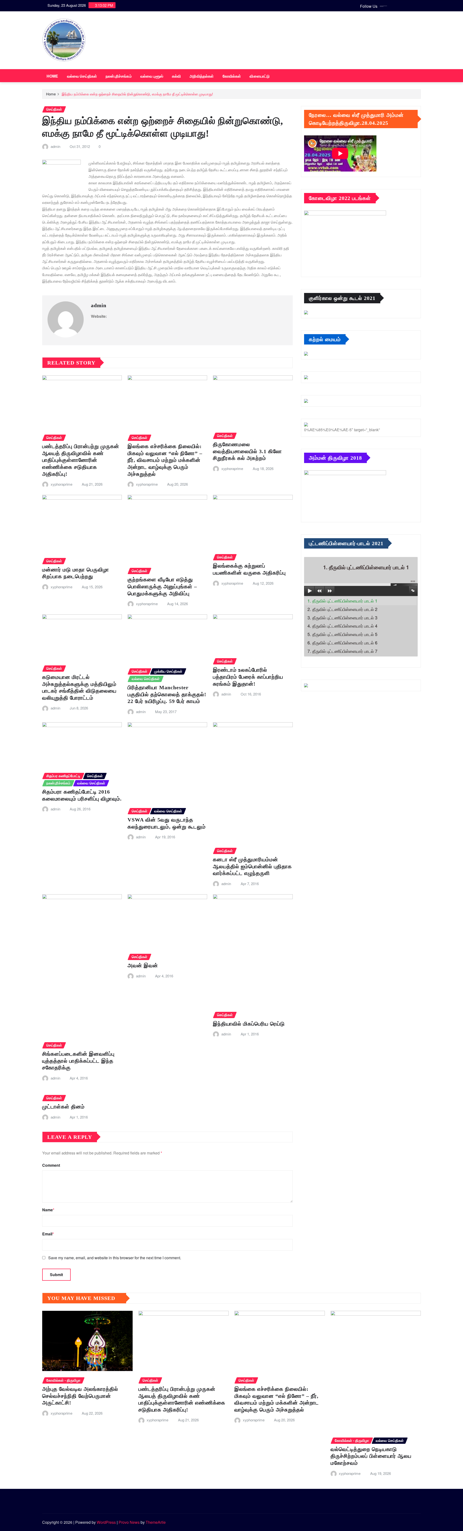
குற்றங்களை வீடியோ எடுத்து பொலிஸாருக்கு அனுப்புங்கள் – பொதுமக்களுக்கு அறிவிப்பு (162, 586)
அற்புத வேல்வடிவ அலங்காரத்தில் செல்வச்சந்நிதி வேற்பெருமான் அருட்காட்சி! (80, 1396)
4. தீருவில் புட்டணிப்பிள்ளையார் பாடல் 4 (342, 626)
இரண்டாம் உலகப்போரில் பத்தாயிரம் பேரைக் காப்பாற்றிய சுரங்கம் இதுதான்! (248, 677)
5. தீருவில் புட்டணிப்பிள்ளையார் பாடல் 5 (342, 634)
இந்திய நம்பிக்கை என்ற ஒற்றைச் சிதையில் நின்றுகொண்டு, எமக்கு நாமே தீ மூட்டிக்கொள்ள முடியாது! (137, 93)
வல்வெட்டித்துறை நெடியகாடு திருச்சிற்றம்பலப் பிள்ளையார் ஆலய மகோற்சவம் (371, 1456)
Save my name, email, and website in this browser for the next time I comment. (114, 1257)
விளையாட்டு (260, 76)
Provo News (129, 1522)
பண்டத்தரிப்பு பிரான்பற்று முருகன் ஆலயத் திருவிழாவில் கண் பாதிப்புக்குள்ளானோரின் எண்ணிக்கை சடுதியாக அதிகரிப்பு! (80, 460)
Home (52, 76)
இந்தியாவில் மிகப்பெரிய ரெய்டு (249, 1024)
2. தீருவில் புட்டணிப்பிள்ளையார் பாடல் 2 (342, 609)
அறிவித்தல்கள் (202, 76)
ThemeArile (156, 1522)
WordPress (106, 1522)
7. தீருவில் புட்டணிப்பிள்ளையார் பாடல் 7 (342, 651)
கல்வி (176, 76)
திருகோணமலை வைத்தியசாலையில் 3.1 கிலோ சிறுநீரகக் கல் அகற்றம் (247, 451)
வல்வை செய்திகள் (82, 76)
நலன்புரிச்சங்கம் (119, 76)
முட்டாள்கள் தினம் (63, 1107)
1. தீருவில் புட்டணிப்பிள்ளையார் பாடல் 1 (342, 600)
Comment (51, 1165)
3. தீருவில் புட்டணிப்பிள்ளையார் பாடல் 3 (342, 617)
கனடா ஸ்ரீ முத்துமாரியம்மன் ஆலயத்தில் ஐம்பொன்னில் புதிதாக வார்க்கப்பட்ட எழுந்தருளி (252, 866)
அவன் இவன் (143, 965)
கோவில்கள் (232, 76)
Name (48, 1210)
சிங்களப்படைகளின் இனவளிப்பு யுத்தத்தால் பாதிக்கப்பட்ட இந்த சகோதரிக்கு (78, 1061)
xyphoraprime (61, 484)
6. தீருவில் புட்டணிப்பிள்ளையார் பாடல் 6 (342, 642)
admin (55, 146)
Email (48, 1234)
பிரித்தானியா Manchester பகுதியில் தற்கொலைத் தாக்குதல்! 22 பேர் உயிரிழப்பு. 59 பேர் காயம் (167, 694)
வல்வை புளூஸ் (151, 76)
